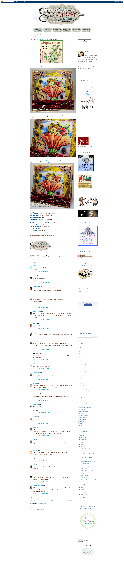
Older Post (70, 500)
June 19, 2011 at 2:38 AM (41, 481)
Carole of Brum (37, 311)
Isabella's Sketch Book (83, 373)
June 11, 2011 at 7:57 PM (41, 368)
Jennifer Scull (36, 286)
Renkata (35, 323)
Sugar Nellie (80, 409)
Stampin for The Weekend (84, 407)
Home (51, 500)
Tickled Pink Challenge (83, 411)
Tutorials (80, 413)
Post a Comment (33, 497)
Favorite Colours (84, 475)
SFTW (79, 401)
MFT (79, 383)
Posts (81, 289)
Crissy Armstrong (82, 363)
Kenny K (80, 377)
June (82, 446)
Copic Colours (81, 359)
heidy (34, 276)
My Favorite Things (82, 393)
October (83, 437)
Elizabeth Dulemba (82, 365)
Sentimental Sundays (82, 403)
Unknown (35, 364)
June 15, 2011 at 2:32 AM (41, 460)
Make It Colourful (82, 387)
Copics (79, 361)
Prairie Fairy (80, 399)
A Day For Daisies (82, 347)
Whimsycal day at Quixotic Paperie (89, 448)
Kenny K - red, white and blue (88, 451)
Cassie (34, 332)
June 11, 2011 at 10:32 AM (41, 272)
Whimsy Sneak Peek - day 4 (87, 470)
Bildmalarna (80, 349)
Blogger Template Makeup (70, 560)
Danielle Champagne (38, 485)
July (82, 444)
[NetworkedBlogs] (87, 303)
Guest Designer (81, 367)
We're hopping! (84, 468)
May (82, 485)
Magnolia (80, 385)
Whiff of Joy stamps (82, 415)
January (83, 494)
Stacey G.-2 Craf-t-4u (38, 341)
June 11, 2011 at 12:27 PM (41, 293)
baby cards (80, 421)
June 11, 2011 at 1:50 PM (41, 328)
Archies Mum (36, 372)
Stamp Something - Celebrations (88, 461)
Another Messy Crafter (51, 560)
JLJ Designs (36, 297)
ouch (79, 423)
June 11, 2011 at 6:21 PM (41, 360)
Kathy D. (35, 450)
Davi (34, 464)
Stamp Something (82, 405)
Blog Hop (80, 351)
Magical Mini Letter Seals (53, 162)
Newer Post (32, 500)
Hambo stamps (81, 369)
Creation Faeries (82, 560)
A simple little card (85, 463)
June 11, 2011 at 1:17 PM (41, 319)
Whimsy (68, 65)
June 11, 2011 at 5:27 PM (41, 349)
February (83, 492)
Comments (82, 291)
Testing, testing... (84, 473)
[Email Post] (46, 255)
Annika (88, 51)
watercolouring (49, 256)
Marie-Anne (36, 404)
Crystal (35, 383)
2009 (81, 499)
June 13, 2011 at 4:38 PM (41, 446)
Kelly (34, 439)
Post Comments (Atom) (41, 503)
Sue (34, 427)
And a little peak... (35, 37)
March (82, 489)
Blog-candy (80, 353)
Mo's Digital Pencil (82, 391)
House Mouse (81, 371)
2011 (81, 435)
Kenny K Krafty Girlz (83, 379)
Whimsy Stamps (39, 39)
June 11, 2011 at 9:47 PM (41, 389)
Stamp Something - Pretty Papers (88, 466)
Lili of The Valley (82, 381)
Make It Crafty (81, 389)
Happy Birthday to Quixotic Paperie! (89, 482)
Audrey (35, 416)
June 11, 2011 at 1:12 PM (41, 307)
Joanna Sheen (81, 375)
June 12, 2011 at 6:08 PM (41, 423)
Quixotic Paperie (39, 256)
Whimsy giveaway (82, 419)
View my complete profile (85, 70)
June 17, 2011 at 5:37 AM (41, 471)
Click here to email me (83, 80)
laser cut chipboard (45, 160)
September (83, 439)
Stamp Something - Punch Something (89, 479)
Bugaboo (80, 355)
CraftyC (35, 265)
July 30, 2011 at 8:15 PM (41, 494)
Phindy (79, 397)
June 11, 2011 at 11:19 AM (41, 282)
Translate (88, 42)
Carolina (35, 475)
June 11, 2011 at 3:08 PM (41, 337)
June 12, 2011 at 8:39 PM (41, 435)
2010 (81, 497)
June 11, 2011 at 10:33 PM (41, 400)
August (82, 442)
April (82, 487)
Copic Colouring (81, 357)
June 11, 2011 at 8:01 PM (41, 379)
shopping (80, 425)
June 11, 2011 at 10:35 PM (41, 412)
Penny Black (81, 395)
